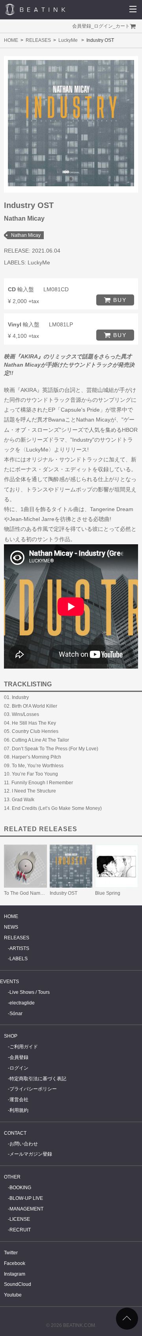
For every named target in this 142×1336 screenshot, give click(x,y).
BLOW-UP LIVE (26, 1198)
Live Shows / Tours (29, 992)
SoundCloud (17, 1284)
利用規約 (18, 1110)
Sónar (15, 1013)
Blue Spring (107, 893)
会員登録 (81, 26)
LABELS (18, 958)
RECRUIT (20, 1230)
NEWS (11, 927)
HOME (11, 40)
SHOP (10, 1036)
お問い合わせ (23, 1144)
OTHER (12, 1177)
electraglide (22, 1003)
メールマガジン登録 (30, 1154)
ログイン (103, 26)
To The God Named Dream (33, 893)
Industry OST (63, 893)
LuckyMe (68, 40)
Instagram (14, 1274)
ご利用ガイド (23, 1046)
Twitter (11, 1252)
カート (123, 26)
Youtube (13, 1295)
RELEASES (38, 40)
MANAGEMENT (26, 1209)
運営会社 (18, 1099)
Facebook (14, 1263)
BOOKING (20, 1187)
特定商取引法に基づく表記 (37, 1078)
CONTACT (15, 1133)
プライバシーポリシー (33, 1089)
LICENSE (19, 1219)
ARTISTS (19, 948)
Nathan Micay (26, 235)
